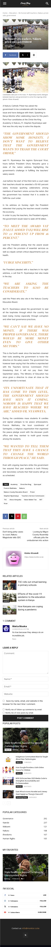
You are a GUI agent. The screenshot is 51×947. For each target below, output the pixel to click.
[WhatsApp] (24, 516)
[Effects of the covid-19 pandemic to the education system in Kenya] (9, 597)
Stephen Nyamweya (11, 496)
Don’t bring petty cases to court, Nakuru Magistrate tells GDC (13, 535)
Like (44, 895)
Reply (14, 639)
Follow (43, 901)
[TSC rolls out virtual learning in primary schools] (9, 585)
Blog (5, 589)
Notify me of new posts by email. (19, 713)
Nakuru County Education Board (15, 492)
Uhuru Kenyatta (15, 500)
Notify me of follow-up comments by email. (23, 709)
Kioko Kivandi (31, 553)
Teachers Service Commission (32, 496)
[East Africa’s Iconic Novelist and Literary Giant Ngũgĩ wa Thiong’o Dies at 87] (8, 794)
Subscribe (42, 912)
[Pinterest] (18, 516)
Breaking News (22, 797)
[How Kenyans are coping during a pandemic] (9, 609)
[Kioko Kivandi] (14, 559)
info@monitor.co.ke (30, 928)
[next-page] (8, 803)
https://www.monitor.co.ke (33, 557)
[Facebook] (5, 516)
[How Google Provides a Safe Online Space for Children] (8, 770)
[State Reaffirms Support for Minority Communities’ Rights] (25, 740)
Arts (5, 613)
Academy (14, 484)
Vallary (15, 750)
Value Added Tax (30, 500)
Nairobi (8, 750)
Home (5, 13)
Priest (32, 492)
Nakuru (22, 488)
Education (13, 13)
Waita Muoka (19, 626)
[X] (11, 516)
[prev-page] (4, 803)
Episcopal (37, 484)
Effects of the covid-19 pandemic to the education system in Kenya (31, 597)
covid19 (6, 601)
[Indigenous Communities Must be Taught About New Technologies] (8, 759)
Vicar (6, 503)
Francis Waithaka (10, 488)
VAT (40, 500)
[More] (34, 55)
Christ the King (25, 484)
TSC (5, 500)
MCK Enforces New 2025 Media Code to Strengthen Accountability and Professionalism (31, 780)
